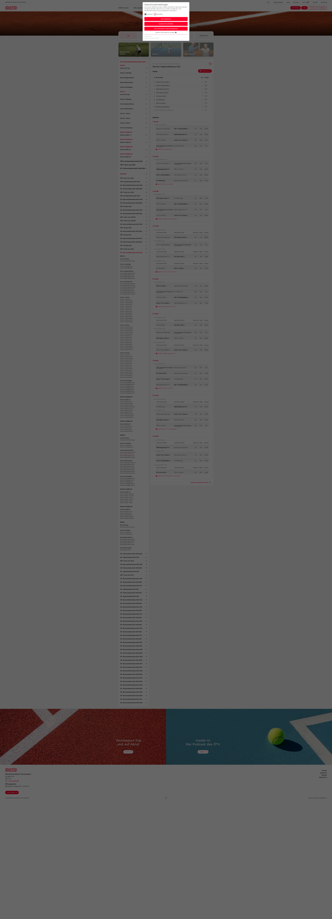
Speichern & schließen (166, 24)
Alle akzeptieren (166, 19)
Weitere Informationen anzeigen (165, 32)
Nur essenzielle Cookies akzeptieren (166, 29)
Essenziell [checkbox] (150, 14)
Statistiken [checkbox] (159, 14)
